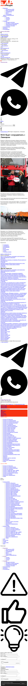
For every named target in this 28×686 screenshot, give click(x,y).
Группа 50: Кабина (7, 446)
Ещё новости (3, 266)
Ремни (4, 476)
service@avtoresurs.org (5, 57)
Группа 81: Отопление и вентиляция (11, 449)
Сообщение (3, 659)
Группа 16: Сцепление (8, 424)
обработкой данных (10, 666)
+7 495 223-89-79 (4, 43)
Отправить (3, 668)
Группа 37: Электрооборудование (10, 441)
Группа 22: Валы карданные (9, 427)
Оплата (4, 556)
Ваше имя (3, 653)
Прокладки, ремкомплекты (9, 460)
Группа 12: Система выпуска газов (11, 421)
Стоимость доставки (10, 565)
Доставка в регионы (10, 562)
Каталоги (5, 455)
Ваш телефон (4, 656)
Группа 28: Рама (6, 433)
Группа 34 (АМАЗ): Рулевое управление (12, 438)
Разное (4, 461)
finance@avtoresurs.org (5, 52)
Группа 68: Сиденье (7, 448)
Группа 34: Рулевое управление (10, 439)
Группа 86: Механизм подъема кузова (11, 454)
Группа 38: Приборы (7, 442)
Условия (7, 557)
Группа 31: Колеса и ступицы (9, 436)
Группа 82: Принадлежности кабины (11, 450)
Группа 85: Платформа (8, 453)
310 (3, 56)
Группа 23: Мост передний (9, 428)
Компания (5, 548)
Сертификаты (9, 551)
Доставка (5, 560)
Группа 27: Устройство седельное (10, 432)
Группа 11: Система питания (9, 420)
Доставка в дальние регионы (12, 563)
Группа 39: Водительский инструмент (11, 443)
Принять (23, 683)
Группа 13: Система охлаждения (10, 422)
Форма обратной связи (6, 399)
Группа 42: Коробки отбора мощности (11, 445)
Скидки (7, 559)
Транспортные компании (11, 564)
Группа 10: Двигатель (8, 419)
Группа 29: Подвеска (7, 434)
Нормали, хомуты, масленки (9, 457)
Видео (7, 552)
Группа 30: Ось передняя (8, 435)
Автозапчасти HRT (10, 549)
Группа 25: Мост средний (8, 431)
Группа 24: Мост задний (8, 429)
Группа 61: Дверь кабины (8, 447)
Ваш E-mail (3, 655)
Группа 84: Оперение (8, 452)
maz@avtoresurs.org (5, 48)
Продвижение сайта (20, 404)
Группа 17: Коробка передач (9, 425)
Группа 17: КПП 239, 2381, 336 (10, 471)
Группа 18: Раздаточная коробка (10, 426)
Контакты (5, 28)
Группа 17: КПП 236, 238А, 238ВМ (11, 470)
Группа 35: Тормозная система (10, 440)
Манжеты (5, 456)
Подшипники (6, 459)
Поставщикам (6, 29)
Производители (6, 26)
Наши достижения (10, 550)
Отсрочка (8, 558)
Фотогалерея (8, 553)
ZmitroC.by (10, 404)
